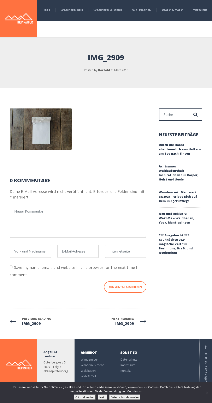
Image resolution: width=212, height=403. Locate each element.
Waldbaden (142, 10)
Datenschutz (128, 359)
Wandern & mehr (108, 10)
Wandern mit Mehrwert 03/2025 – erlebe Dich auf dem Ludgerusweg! (178, 196)
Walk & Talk (172, 10)
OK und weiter (84, 397)
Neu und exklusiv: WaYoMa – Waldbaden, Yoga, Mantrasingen (176, 218)
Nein (102, 397)
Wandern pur (72, 10)
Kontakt (125, 371)
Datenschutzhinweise (125, 397)
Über (46, 10)
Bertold (104, 70)
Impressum (127, 365)
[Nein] (207, 392)
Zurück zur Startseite (205, 364)
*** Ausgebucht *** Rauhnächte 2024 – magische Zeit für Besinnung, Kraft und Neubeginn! (176, 244)
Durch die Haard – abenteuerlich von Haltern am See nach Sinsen (180, 149)
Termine (200, 10)
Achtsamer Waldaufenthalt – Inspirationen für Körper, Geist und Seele (178, 172)
